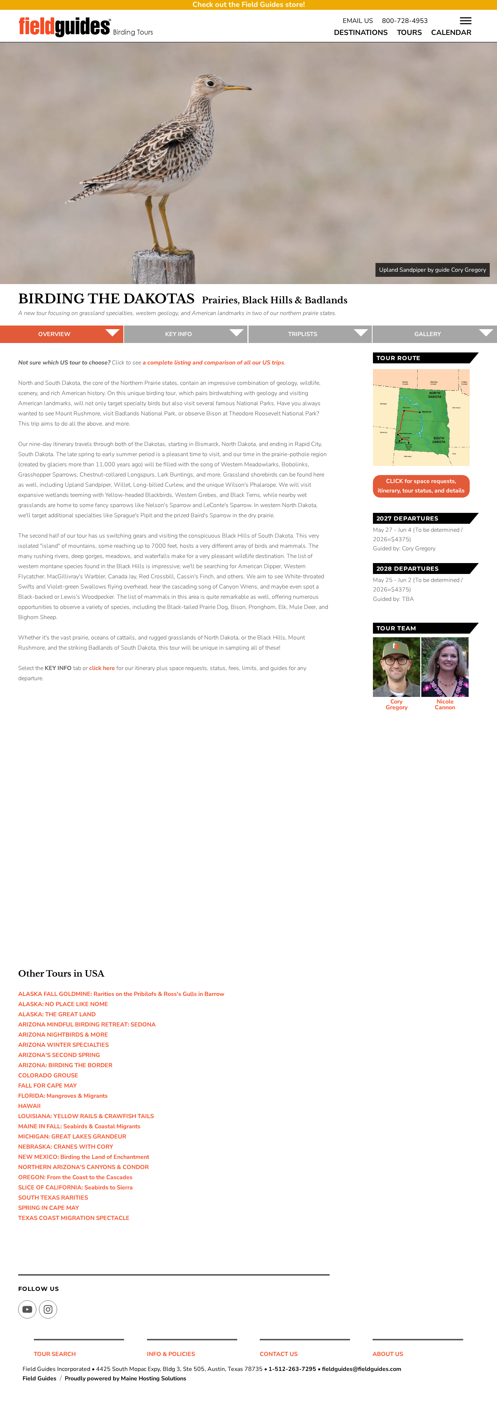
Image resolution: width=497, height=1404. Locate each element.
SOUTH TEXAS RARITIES (53, 1198)
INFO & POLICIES (171, 1354)
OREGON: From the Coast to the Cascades (75, 1177)
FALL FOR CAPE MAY (47, 1086)
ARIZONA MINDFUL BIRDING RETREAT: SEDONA (87, 1025)
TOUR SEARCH (55, 1354)
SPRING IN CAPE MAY (48, 1208)
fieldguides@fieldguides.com (361, 1369)
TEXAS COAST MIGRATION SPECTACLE (74, 1218)
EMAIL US (358, 20)
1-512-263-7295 (292, 1369)
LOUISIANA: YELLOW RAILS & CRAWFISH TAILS (86, 1116)
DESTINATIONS (361, 32)
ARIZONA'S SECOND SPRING (59, 1055)
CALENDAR (451, 32)
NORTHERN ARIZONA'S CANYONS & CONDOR (83, 1167)
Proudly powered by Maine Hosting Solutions (125, 1379)
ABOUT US (388, 1354)
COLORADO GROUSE (48, 1076)
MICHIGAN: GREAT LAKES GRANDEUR (72, 1137)
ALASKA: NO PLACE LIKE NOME (63, 1004)
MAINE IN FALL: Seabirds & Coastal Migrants (79, 1126)
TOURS (409, 32)
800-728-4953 (405, 20)
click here (102, 668)
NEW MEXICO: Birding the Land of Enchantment (83, 1157)
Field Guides (39, 1379)
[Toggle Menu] (466, 20)
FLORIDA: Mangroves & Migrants (63, 1096)
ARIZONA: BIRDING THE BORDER (65, 1065)
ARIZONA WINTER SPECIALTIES (63, 1045)
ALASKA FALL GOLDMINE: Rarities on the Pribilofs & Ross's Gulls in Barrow (121, 994)
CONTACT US (279, 1354)
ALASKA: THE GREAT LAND (57, 1014)
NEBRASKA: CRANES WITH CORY (65, 1147)
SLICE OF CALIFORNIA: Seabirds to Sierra (75, 1188)
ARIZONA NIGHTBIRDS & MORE (63, 1035)
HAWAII (29, 1106)
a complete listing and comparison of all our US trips (213, 363)
